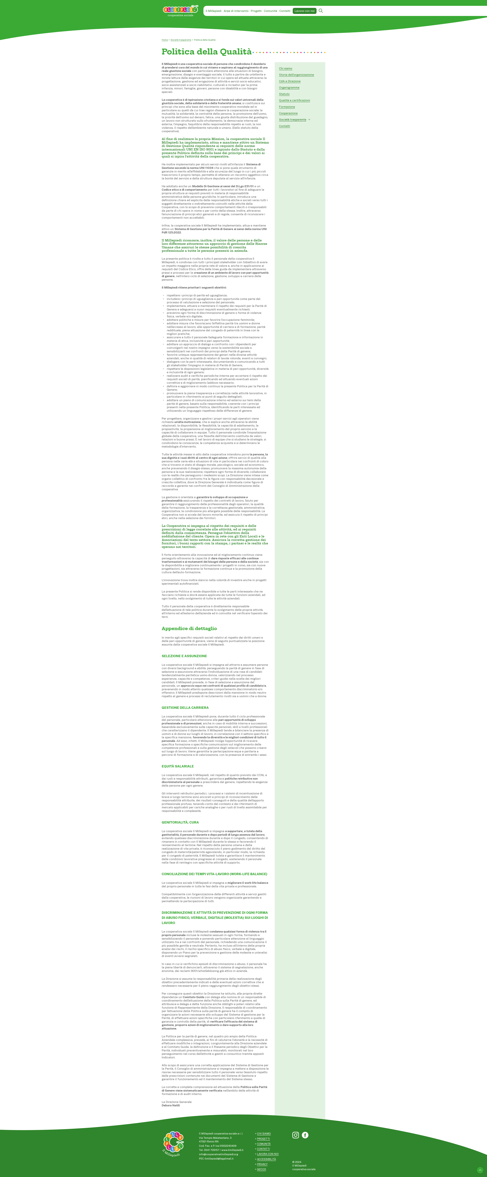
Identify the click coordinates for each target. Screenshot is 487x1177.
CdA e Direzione (290, 81)
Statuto (284, 94)
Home (165, 40)
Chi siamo (285, 68)
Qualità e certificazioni (294, 100)
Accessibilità (266, 1159)
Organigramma (289, 87)
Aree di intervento (236, 11)
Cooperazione (288, 113)
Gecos (261, 1169)
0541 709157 (211, 1150)
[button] (321, 10)
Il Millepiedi (213, 11)
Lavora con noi (305, 11)
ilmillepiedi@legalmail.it (219, 1158)
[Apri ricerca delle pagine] (321, 11)
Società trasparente (181, 40)
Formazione (287, 106)
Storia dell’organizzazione (296, 74)
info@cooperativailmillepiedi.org (218, 1154)
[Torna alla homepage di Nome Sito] (181, 11)
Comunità (270, 11)
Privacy (262, 1164)
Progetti (256, 11)
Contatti (284, 11)
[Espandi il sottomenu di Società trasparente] (309, 119)
